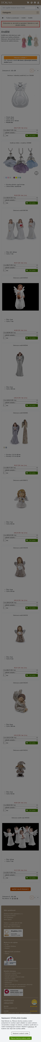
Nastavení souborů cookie (20, 1033)
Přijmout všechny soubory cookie (20, 1038)
